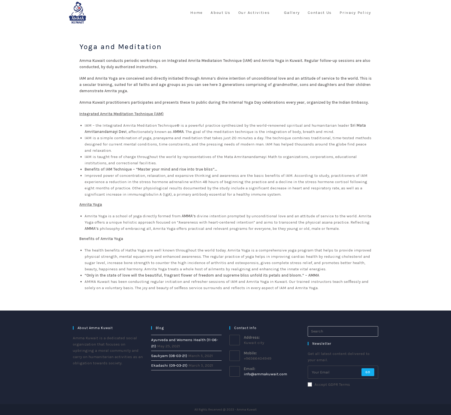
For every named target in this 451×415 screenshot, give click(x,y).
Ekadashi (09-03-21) (169, 365)
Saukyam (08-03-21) (169, 355)
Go (367, 372)
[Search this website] (343, 331)
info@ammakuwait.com (265, 374)
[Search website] (380, 12)
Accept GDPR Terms (332, 384)
